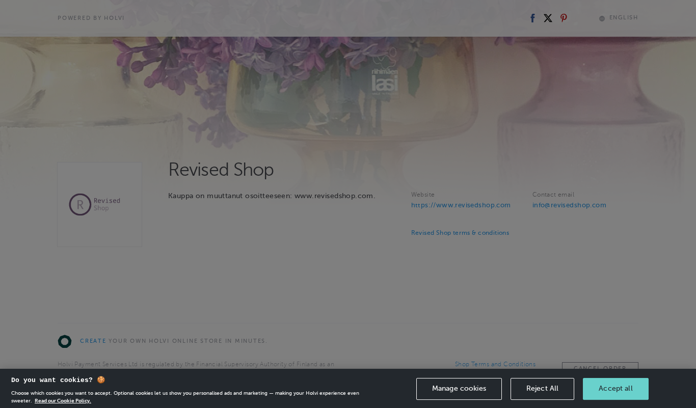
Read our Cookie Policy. (63, 400)
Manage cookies (459, 388)
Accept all (615, 388)
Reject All (542, 388)
